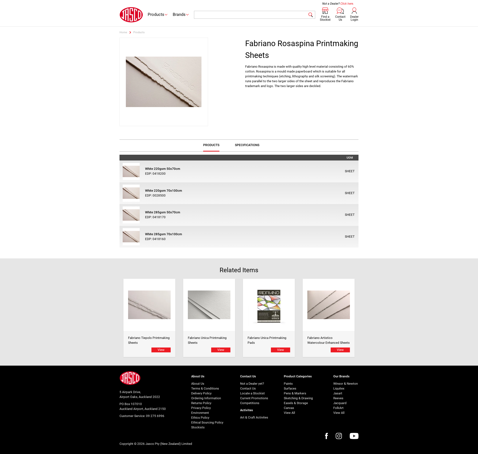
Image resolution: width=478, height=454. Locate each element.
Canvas (289, 408)
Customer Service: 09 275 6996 (142, 416)
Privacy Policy (201, 408)
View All (289, 413)
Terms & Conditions (205, 388)
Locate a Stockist (252, 393)
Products (156, 14)
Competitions (249, 403)
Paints (288, 383)
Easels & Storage (296, 403)
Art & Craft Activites (254, 417)
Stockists (198, 427)
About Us (197, 383)
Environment (200, 413)
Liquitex (338, 388)
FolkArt (338, 408)
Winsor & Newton (345, 383)
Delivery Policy (201, 393)
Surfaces (290, 388)
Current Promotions (254, 398)
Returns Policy (201, 403)
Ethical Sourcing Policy (207, 422)
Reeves (338, 398)
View (161, 350)
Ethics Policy (200, 417)
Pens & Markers (295, 393)
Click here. (347, 3)
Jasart (337, 393)
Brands (179, 14)
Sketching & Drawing (298, 398)
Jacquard (340, 403)
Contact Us (248, 388)
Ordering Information (206, 398)
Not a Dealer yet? (252, 383)
